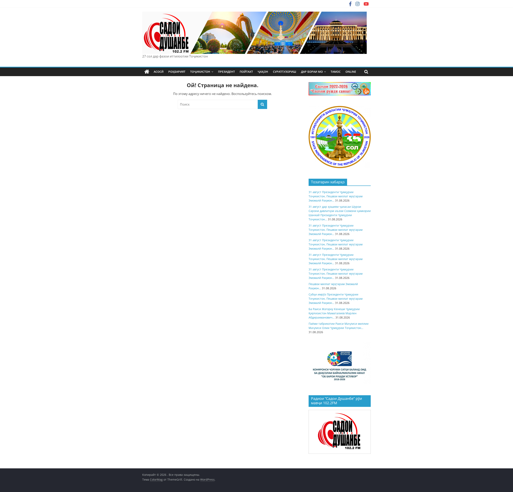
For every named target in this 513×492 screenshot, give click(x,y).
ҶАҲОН (263, 72)
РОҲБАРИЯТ (176, 72)
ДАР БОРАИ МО (312, 72)
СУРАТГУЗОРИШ (284, 72)
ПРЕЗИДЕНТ (226, 72)
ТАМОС (336, 72)
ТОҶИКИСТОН (200, 72)
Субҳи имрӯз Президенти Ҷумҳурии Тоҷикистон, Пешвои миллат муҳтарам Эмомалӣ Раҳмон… (336, 298)
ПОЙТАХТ (246, 72)
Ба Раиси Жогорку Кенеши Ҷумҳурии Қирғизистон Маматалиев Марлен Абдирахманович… (334, 313)
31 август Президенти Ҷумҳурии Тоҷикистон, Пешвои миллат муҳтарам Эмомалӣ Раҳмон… (336, 196)
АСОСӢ (159, 72)
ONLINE (350, 72)
